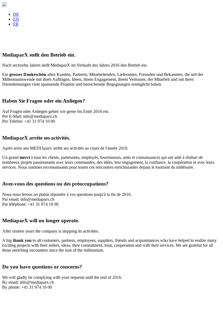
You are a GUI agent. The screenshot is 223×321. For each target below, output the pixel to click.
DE (16, 14)
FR (15, 24)
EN (16, 19)
